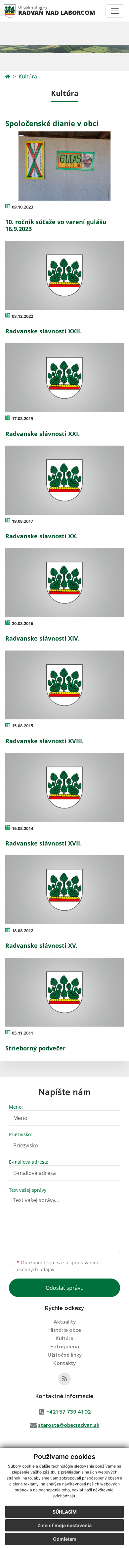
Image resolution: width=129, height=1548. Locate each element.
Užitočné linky (65, 1355)
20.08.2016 (22, 623)
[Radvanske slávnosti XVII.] (64, 787)
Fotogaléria (64, 1346)
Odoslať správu (65, 1287)
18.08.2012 (22, 931)
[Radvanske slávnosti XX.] (64, 480)
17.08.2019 (22, 418)
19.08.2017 (22, 521)
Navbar (16, 10)
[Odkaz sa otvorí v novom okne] (64, 1379)
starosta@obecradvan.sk (68, 1425)
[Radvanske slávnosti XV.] (64, 889)
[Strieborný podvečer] (64, 992)
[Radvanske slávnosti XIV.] (64, 582)
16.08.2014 (22, 828)
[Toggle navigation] (115, 11)
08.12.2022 (22, 316)
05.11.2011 (22, 1033)
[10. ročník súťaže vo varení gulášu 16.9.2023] (64, 166)
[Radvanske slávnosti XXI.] (64, 377)
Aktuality (65, 1322)
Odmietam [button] (64, 1539)
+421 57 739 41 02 (68, 1412)
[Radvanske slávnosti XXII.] (64, 275)
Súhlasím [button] (65, 1512)
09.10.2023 (22, 207)
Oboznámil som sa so (57, 1266)
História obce (64, 1330)
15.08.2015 (22, 726)
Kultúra (28, 76)
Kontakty (64, 1363)
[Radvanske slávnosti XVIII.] (64, 685)
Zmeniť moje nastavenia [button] (64, 1525)
